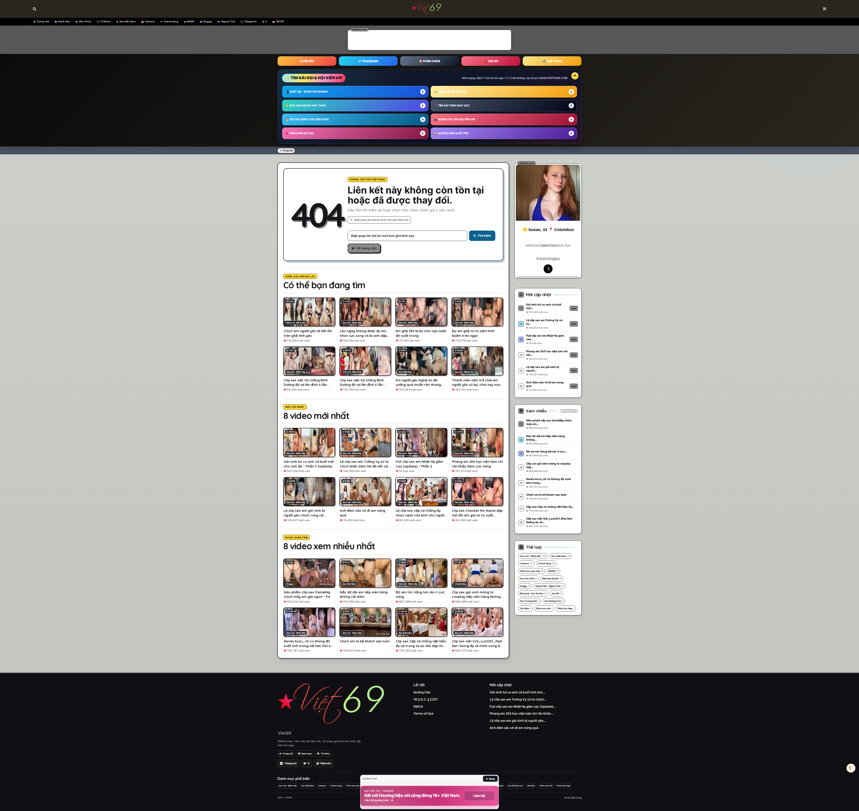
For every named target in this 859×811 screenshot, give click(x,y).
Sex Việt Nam (127, 21)
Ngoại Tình (228, 21)
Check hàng (171, 21)
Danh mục (306, 753)
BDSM (190, 21)
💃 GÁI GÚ (491, 61)
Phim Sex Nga (566, 608)
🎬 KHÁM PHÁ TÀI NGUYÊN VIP (454, 119)
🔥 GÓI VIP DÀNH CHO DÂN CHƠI (307, 119)
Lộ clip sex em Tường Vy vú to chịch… (518, 699)
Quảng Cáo (421, 692)
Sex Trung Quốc (529, 601)
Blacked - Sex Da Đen (533, 593)
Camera (150, 21)
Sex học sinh (528, 578)
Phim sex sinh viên (531, 571)
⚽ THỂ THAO (552, 61)
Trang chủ (42, 21)
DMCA (418, 706)
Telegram (250, 21)
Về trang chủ (366, 248)
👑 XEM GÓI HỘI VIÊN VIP (450, 91)
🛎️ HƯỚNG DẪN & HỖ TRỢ (451, 133)
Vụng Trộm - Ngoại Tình (549, 586)
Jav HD (556, 593)
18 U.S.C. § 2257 (425, 699)
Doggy (207, 21)
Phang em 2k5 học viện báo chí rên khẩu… (521, 713)
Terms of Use (423, 713)
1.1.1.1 (508, 78)
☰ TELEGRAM (368, 61)
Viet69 (284, 733)
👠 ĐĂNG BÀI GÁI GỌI (299, 133)
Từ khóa (325, 753)
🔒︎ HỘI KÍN (307, 61)
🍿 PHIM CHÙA (429, 61)
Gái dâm (525, 608)
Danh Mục (64, 21)
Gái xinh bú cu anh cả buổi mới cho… (517, 692)
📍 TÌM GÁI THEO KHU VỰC (452, 105)
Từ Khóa (105, 21)
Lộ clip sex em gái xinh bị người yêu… (518, 720)
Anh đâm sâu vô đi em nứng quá (514, 728)
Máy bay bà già (551, 578)
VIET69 (280, 21)
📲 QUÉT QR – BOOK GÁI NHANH (306, 91)
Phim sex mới (544, 608)
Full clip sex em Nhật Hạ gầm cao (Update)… (523, 706)
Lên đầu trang (574, 797)
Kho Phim (85, 21)
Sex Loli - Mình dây (533, 556)
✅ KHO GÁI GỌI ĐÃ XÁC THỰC (305, 105)
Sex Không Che (553, 601)
